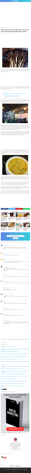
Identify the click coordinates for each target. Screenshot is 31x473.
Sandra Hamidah (6, 281)
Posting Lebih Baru (3, 342)
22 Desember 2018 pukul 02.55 (13, 281)
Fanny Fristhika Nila (6, 320)
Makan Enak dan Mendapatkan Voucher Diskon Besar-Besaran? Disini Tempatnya (4, 229)
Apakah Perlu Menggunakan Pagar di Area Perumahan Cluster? (12, 358)
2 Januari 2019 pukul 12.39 (12, 314)
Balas (4, 250)
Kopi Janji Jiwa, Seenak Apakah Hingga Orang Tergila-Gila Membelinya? (19, 229)
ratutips (15, 1)
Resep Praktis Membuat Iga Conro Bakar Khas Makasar (26, 218)
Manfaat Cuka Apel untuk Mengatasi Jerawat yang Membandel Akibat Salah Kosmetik (16, 361)
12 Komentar (9, 33)
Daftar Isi (9, 469)
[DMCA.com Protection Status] (4, 389)
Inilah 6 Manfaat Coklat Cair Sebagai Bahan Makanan (11, 218)
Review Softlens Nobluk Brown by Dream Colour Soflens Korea (12, 368)
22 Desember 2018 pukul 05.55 (12, 287)
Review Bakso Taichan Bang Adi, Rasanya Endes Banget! (12, 95)
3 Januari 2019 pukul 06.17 (12, 320)
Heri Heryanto (6, 287)
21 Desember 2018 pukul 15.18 (12, 245)
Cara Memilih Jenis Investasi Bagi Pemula (8, 346)
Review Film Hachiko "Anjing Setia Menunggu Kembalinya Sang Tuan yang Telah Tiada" (16, 376)
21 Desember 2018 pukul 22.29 (9, 275)
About (5, 469)
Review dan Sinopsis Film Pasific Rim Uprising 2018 (10, 351)
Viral (4, 275)
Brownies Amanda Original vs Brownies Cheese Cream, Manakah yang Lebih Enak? (4, 219)
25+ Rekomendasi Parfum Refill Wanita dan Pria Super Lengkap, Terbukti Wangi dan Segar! (15, 349)
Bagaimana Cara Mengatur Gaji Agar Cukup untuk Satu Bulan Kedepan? (13, 373)
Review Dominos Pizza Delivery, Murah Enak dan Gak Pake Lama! (12, 383)
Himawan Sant (6, 245)
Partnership (24, 469)
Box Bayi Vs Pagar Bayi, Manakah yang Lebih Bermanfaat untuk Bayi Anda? (14, 356)
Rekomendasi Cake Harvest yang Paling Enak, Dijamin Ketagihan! (26, 229)
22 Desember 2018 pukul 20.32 (11, 294)
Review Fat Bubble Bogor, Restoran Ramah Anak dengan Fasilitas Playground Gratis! (19, 219)
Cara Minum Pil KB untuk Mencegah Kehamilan (9, 378)
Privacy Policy (19, 469)
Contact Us (14, 469)
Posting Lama (28, 342)
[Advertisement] (15, 5)
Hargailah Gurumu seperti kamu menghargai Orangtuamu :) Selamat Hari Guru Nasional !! (15, 372)
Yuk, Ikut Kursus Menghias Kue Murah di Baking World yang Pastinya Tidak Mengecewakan (14, 94)
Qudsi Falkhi (5, 294)
